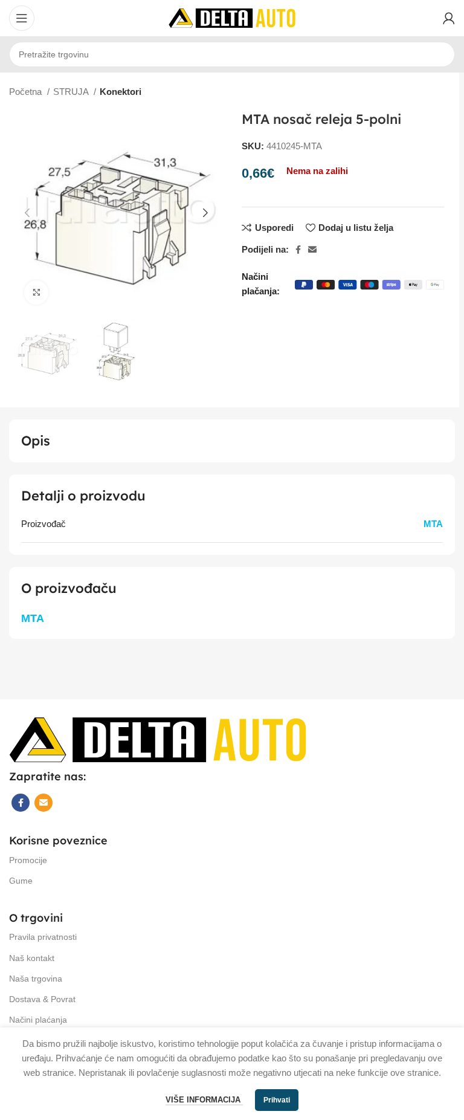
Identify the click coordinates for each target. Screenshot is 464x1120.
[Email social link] (312, 249)
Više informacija (204, 1099)
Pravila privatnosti (43, 937)
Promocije (28, 860)
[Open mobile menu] (21, 18)
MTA (433, 524)
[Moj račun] (449, 18)
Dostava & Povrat (42, 999)
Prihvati (276, 1100)
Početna (26, 91)
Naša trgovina (35, 978)
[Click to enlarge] (36, 292)
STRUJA (72, 91)
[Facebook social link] (298, 249)
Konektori (120, 91)
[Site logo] (232, 17)
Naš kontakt (31, 958)
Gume (21, 880)
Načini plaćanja (38, 1020)
